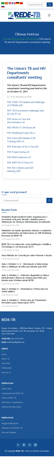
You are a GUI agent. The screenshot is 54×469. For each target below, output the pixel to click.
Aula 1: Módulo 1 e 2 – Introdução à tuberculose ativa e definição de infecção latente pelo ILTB (25, 265)
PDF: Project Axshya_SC (18, 152)
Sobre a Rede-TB (9, 398)
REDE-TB (5, 359)
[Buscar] (50, 4)
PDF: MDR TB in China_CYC (20, 162)
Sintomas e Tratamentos (12, 402)
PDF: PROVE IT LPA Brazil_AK (21, 127)
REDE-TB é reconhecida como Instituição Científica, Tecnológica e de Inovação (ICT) (26, 245)
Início (5, 38)
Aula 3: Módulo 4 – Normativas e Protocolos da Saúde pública (25, 290)
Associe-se (6, 372)
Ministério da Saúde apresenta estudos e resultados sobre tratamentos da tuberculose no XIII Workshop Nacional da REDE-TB (26, 233)
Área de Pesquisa (9, 432)
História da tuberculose (11, 407)
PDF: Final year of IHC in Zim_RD (22, 146)
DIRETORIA (6, 389)
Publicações (16, 38)
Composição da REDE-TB (12, 393)
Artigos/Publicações (10, 423)
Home (4, 354)
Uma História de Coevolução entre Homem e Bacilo (27, 255)
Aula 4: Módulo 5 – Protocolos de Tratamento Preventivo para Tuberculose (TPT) (24, 301)
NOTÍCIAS (6, 363)
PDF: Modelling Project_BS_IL (21, 132)
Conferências (30, 38)
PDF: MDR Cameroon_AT (19, 157)
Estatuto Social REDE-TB (12, 428)
